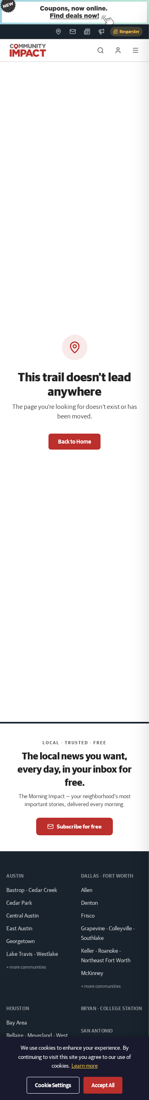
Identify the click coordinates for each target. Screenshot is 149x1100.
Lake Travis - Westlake (32, 954)
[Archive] (87, 31)
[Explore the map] (74, 12)
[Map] (58, 31)
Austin (15, 875)
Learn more (85, 1065)
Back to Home (74, 441)
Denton (89, 903)
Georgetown (20, 941)
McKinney (92, 973)
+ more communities (26, 966)
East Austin (19, 928)
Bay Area (16, 1022)
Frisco (88, 915)
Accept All (102, 1085)
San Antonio (97, 1030)
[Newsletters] (72, 31)
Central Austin (22, 915)
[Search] (100, 50)
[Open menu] (135, 50)
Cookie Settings (53, 1085)
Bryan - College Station (111, 1008)
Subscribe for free (79, 826)
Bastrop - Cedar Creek (31, 890)
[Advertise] (101, 31)
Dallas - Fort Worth (107, 875)
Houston (17, 1008)
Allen (86, 890)
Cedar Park (19, 903)
